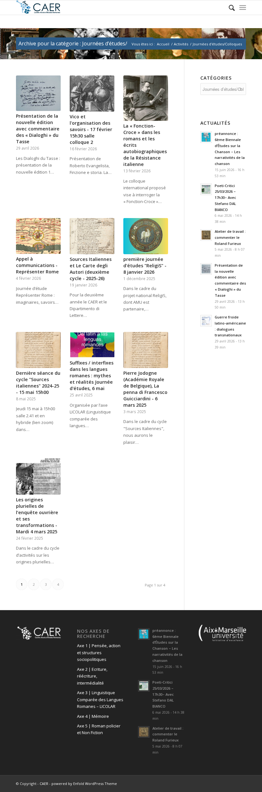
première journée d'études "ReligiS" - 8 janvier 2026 (144, 265)
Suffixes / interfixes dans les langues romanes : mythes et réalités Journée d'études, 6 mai (91, 375)
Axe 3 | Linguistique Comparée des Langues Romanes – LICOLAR (100, 699)
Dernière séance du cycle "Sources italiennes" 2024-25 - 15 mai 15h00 (38, 382)
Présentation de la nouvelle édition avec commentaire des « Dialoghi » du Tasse (37, 129)
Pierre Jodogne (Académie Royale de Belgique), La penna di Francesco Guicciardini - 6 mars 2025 (145, 389)
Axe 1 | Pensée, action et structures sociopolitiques (98, 652)
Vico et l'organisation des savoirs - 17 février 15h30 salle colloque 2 (91, 129)
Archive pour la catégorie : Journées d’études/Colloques (85, 43)
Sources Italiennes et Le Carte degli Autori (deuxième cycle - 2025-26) (91, 268)
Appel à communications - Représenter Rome (37, 265)
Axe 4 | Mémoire (93, 716)
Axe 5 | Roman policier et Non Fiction (98, 729)
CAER (44, 783)
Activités (181, 44)
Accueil (163, 44)
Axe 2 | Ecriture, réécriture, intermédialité (92, 676)
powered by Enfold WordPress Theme (84, 783)
